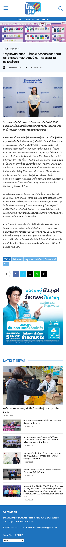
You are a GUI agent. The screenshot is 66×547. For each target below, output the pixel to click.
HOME (5, 49)
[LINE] (37, 274)
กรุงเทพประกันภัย (33, 259)
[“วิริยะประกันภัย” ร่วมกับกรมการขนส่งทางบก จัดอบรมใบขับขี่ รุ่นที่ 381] (12, 474)
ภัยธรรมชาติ (50, 259)
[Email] (30, 274)
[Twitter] (23, 274)
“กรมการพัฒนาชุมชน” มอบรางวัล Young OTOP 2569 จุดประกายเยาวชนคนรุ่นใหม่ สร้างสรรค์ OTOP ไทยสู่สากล (40, 440)
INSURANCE (15, 49)
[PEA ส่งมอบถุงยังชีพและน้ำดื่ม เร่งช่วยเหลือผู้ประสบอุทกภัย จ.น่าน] (12, 425)
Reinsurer (17, 259)
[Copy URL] (44, 274)
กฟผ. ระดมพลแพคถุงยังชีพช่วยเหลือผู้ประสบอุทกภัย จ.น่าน (31, 410)
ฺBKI (6, 263)
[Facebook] (16, 274)
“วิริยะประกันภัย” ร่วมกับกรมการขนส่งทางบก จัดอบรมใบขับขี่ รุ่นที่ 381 (42, 471)
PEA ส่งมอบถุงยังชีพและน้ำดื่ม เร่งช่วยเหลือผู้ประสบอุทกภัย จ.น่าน (42, 422)
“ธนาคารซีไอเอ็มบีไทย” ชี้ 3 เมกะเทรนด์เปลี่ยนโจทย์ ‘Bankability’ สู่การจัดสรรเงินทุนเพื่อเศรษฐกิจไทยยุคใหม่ (42, 456)
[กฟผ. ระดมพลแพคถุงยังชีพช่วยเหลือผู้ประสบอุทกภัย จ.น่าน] (33, 385)
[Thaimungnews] (33, 8)
